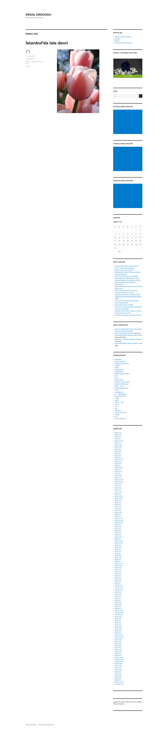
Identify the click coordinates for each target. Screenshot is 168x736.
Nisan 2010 (118, 619)
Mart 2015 (118, 504)
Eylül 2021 (118, 437)
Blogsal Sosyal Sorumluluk (123, 37)
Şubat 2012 (118, 574)
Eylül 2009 (118, 633)
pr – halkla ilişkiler (120, 394)
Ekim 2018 (118, 455)
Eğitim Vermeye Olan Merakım (124, 270)
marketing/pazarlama (121, 388)
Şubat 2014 (118, 531)
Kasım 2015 (118, 492)
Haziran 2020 (119, 441)
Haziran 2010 (119, 614)
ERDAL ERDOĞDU (38, 14)
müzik (117, 390)
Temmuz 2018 (119, 459)
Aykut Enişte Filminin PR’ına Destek (126, 290)
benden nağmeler (120, 361)
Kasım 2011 (118, 580)
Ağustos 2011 (119, 586)
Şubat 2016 (118, 488)
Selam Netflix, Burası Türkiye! (124, 305)
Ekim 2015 (118, 494)
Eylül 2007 (118, 680)
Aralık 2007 (118, 674)
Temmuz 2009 (119, 637)
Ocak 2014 (118, 533)
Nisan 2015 (118, 502)
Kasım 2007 (118, 676)
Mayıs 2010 (118, 616)
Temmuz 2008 (119, 659)
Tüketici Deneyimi (120, 412)
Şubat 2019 (118, 451)
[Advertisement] (128, 122)
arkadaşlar (118, 359)
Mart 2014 (118, 529)
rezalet (117, 398)
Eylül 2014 (118, 516)
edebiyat (117, 365)
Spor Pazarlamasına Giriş (122, 313)
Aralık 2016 (118, 475)
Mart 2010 (118, 621)
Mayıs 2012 (118, 567)
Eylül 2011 (118, 584)
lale (38, 61)
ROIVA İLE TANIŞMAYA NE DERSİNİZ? (126, 276)
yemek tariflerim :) (120, 419)
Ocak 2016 (118, 490)
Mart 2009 (118, 643)
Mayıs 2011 (118, 592)
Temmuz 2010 (119, 612)
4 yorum (28, 66)
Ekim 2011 (118, 582)
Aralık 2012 (118, 555)
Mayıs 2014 (118, 525)
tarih (116, 408)
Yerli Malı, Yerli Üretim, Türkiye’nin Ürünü (128, 311)
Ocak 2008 (118, 672)
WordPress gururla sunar (46, 725)
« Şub (119, 251)
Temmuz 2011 (119, 588)
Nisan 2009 (118, 641)
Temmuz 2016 (119, 482)
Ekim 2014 (118, 514)
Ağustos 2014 (119, 518)
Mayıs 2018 (118, 461)
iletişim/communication (122, 382)
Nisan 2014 (118, 527)
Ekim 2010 (118, 606)
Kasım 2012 (118, 557)
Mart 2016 (118, 486)
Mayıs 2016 (118, 484)
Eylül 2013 (118, 539)
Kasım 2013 (118, 537)
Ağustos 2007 (119, 682)
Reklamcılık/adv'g (120, 396)
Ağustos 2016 (119, 480)
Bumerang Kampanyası (122, 363)
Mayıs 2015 (118, 500)
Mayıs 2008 (118, 663)
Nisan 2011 (118, 594)
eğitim (117, 367)
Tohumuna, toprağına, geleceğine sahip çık (128, 315)
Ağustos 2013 (119, 541)
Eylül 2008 (118, 655)
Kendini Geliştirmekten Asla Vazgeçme (127, 266)
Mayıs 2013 (118, 545)
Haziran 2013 (119, 543)
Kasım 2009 (118, 629)
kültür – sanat (119, 386)
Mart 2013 (118, 549)
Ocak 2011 (118, 600)
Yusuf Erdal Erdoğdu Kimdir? (123, 43)
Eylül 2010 (118, 608)
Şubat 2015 (118, 506)
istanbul (34, 61)
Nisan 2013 (118, 547)
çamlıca (28, 61)
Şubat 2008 (118, 670)
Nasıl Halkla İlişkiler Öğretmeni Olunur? (127, 335)
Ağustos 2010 (119, 610)
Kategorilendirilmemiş (122, 384)
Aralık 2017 (118, 463)
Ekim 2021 (118, 435)
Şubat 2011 (118, 598)
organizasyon (119, 392)
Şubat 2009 (118, 645)
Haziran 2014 (119, 522)
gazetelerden (119, 372)
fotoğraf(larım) (30, 59)
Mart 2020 (118, 443)
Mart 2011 (118, 596)
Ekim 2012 (118, 559)
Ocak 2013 (118, 553)
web (116, 417)
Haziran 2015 (119, 498)
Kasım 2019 (118, 445)
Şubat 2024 (118, 433)
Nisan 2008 (118, 666)
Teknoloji (118, 410)
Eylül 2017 (118, 465)
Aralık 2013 (118, 535)
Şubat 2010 (118, 623)
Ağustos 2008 (119, 657)
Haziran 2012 (119, 565)
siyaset (117, 404)
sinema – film (119, 402)
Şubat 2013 (118, 551)
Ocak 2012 (118, 576)
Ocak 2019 (118, 453)
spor (116, 406)
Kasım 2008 (118, 651)
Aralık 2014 (118, 510)
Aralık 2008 (118, 649)
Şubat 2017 (118, 471)
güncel (117, 378)
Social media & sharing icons (73, 735)
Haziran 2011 (119, 590)
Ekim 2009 (118, 631)
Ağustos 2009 (119, 635)
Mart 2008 (118, 668)
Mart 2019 (118, 449)
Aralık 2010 (118, 602)
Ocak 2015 (118, 508)
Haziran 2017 (119, 467)
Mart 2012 (118, 572)
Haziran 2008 (119, 661)
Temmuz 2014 (119, 520)
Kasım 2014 (118, 512)
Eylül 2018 (118, 457)
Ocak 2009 (118, 647)
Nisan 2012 (118, 569)
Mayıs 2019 (118, 447)
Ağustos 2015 (119, 496)
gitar (116, 376)
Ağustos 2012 (119, 563)
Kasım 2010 (118, 604)
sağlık (116, 400)
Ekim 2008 (118, 653)
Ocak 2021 (118, 439)
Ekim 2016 (118, 478)
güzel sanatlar (119, 380)
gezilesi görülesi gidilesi (122, 374)
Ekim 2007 (118, 678)
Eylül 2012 (118, 561)
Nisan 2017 (118, 469)
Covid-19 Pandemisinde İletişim (124, 268)
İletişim (117, 41)
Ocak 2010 (118, 625)
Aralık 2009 (118, 627)
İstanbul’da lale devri (47, 43)
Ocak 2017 (118, 473)
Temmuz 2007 (119, 684)
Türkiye (117, 414)
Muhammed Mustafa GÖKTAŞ (124, 331)
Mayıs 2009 (118, 639)
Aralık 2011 (118, 578)
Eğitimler (117, 39)
